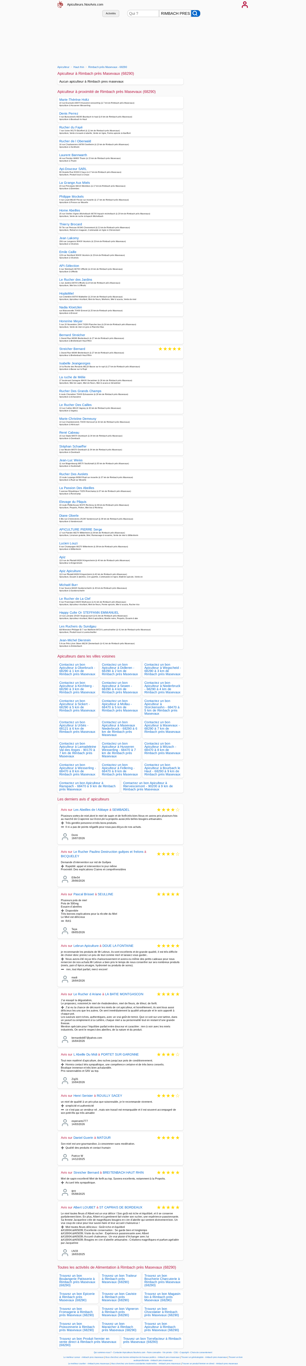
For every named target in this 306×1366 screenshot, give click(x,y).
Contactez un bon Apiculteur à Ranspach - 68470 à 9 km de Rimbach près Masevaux (87, 786)
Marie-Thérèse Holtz (74, 99)
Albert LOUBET (84, 1207)
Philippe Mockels (71, 196)
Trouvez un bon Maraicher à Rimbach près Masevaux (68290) (119, 1327)
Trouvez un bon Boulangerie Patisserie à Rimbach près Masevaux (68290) (77, 1280)
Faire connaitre (154, 1352)
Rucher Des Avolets (73, 474)
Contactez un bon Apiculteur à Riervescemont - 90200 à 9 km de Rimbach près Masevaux (148, 786)
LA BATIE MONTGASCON (124, 994)
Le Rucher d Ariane (87, 994)
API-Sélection (69, 265)
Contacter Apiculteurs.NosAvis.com (129, 1352)
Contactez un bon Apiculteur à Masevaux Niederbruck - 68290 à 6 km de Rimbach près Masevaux (119, 728)
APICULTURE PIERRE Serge (80, 529)
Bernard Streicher (72, 335)
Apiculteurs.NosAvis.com (85, 4)
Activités (111, 13)
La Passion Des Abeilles (76, 488)
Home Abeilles (69, 210)
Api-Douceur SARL (73, 169)
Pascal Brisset (83, 894)
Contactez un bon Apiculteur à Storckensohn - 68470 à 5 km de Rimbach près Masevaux (161, 707)
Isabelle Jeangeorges (74, 363)
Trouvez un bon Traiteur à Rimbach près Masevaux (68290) (119, 1279)
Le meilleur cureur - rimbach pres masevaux (83, 1357)
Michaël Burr (68, 585)
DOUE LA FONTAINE (117, 945)
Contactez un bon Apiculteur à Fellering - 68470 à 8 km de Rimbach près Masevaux (120, 769)
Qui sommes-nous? (103, 1352)
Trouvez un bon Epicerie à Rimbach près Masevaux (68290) (77, 1297)
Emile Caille (67, 252)
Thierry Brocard (70, 224)
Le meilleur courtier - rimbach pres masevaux (88, 1363)
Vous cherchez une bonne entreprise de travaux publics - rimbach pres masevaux (142, 1357)
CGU (176, 1352)
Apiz (62, 557)
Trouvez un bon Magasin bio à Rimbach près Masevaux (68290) (162, 1297)
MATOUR (104, 1137)
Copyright (184, 1352)
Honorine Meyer (71, 321)
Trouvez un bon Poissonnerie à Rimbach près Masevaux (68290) (77, 1327)
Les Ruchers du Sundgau (77, 626)
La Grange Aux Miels (74, 182)
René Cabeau (69, 432)
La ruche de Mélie (72, 377)
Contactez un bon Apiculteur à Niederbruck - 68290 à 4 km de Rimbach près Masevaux (162, 687)
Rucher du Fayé (71, 127)
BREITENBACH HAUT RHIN (123, 1172)
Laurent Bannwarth (73, 155)
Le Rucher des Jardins (75, 279)
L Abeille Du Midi (85, 1054)
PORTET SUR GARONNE (120, 1054)
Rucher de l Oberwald (75, 141)
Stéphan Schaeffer (73, 446)
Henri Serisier (83, 1095)
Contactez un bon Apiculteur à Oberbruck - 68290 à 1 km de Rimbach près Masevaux (77, 669)
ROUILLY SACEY (109, 1095)
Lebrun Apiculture (86, 945)
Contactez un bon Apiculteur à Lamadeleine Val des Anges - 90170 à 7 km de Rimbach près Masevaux (77, 750)
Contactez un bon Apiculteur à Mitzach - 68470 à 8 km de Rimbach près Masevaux (162, 748)
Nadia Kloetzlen (70, 307)
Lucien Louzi (68, 543)
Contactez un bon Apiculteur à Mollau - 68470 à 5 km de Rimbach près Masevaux (120, 705)
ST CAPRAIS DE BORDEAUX (120, 1207)
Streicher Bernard (72, 349)
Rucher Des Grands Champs (80, 391)
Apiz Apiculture (70, 571)
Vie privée (167, 1352)
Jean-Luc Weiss (71, 460)
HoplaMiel (66, 293)
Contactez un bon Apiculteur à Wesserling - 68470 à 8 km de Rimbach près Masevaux (77, 769)
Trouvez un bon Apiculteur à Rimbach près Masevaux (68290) (161, 1327)
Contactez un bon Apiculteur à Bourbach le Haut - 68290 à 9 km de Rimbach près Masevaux (162, 769)
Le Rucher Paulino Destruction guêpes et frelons (108, 851)
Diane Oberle (69, 515)
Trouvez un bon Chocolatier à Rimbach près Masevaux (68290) (161, 1312)
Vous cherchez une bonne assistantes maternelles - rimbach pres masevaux (146, 1363)
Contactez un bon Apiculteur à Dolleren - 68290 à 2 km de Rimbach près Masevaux (120, 669)
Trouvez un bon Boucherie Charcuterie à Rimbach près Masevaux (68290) (162, 1280)
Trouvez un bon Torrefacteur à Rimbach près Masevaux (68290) (152, 1340)
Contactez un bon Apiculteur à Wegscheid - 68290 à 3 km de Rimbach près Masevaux (162, 669)
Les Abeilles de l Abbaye (91, 809)
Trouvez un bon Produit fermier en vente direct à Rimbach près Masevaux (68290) (88, 1342)
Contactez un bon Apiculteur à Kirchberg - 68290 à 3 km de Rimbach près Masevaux (77, 687)
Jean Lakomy (69, 238)
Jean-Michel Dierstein (75, 640)
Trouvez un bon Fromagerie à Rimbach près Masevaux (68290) (76, 1312)
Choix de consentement (201, 1352)
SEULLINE (105, 894)
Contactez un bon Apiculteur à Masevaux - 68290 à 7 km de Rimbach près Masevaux (162, 726)
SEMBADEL (121, 809)
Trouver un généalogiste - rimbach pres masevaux (204, 1357)
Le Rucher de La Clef (74, 598)
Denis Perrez (68, 113)
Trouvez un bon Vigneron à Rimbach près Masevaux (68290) (120, 1312)
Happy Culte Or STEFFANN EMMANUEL (89, 612)
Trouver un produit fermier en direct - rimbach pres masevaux (210, 1363)
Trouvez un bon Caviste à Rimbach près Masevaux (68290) (119, 1297)
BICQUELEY (70, 856)
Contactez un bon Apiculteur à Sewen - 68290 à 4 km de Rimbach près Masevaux (120, 687)
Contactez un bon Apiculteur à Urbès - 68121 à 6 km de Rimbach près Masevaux (77, 726)
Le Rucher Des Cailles (75, 405)
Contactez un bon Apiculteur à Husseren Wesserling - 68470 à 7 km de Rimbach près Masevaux (119, 750)
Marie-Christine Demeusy (77, 418)
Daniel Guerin (83, 1137)
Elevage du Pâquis (72, 501)
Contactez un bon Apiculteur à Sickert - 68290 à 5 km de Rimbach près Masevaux (77, 705)
